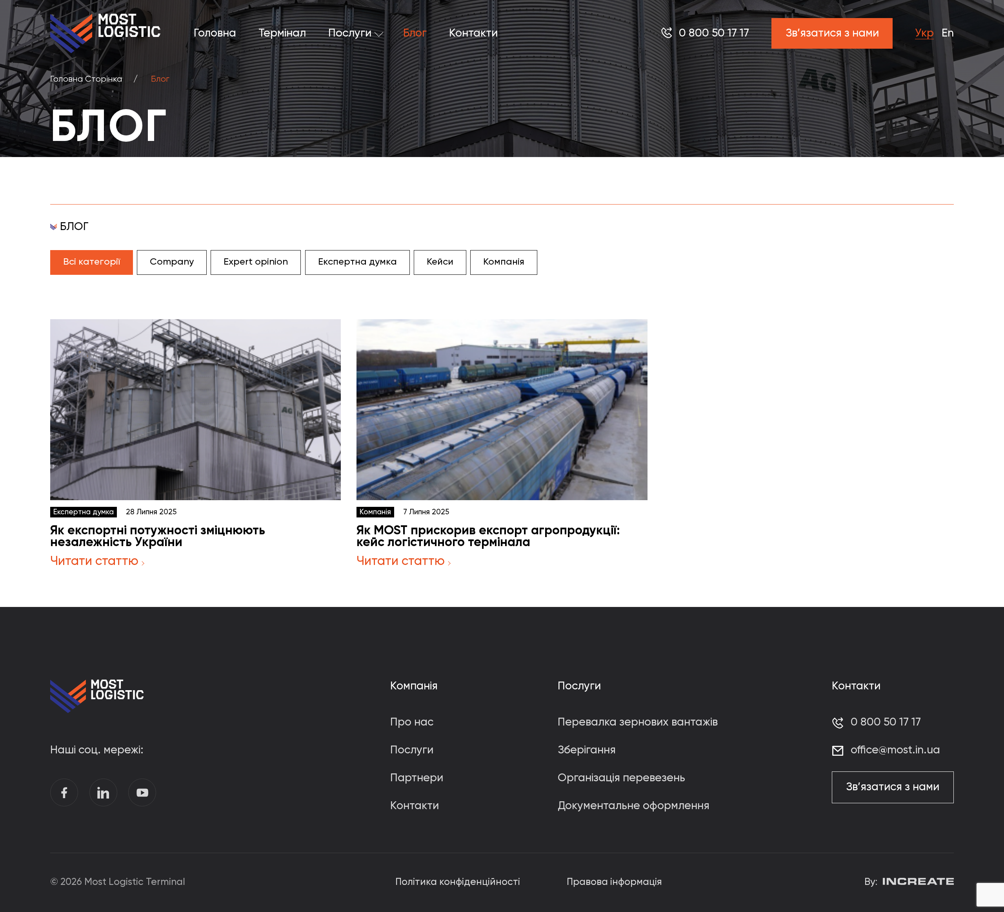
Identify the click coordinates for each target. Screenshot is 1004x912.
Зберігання (587, 750)
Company (172, 262)
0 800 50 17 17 (714, 33)
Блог (415, 33)
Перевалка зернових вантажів (638, 722)
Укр (924, 33)
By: (870, 882)
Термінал (282, 33)
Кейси (440, 262)
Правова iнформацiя (614, 882)
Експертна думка (357, 262)
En (948, 33)
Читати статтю (94, 561)
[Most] (105, 33)
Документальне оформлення (633, 806)
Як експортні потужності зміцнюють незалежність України (157, 536)
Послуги (349, 33)
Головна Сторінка (86, 79)
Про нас (411, 722)
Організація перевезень (621, 778)
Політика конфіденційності (457, 882)
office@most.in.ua (895, 750)
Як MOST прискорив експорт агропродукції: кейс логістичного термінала (488, 536)
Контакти (473, 33)
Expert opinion (256, 262)
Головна (215, 33)
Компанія (503, 262)
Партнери (416, 778)
